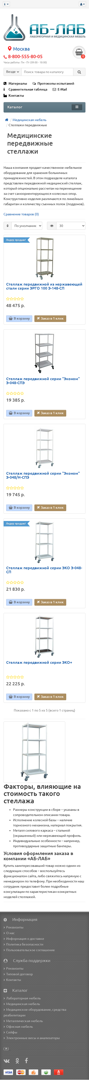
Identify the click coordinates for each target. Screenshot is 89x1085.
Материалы (18, 83)
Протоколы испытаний (55, 83)
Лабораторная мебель (23, 998)
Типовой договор (19, 974)
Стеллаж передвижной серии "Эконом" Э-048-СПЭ (43, 381)
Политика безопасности (24, 944)
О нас (10, 933)
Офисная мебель (19, 1027)
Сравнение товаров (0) (21, 214)
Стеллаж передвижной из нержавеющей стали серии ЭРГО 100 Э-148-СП (44, 286)
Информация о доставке (25, 939)
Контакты (16, 95)
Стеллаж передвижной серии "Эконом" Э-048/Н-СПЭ (43, 475)
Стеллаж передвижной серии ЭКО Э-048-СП (44, 570)
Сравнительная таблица (28, 89)
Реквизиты (14, 927)
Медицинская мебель (23, 1004)
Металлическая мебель (24, 1021)
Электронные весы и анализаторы (33, 1038)
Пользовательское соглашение (30, 950)
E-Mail (62, 89)
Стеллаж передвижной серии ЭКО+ (39, 662)
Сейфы (11, 1032)
